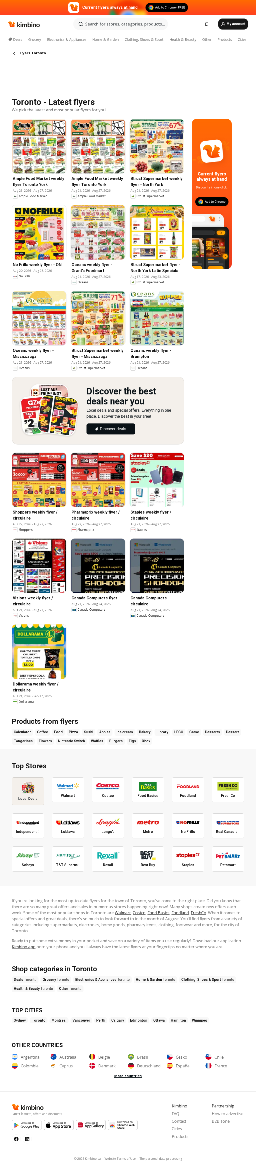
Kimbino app (24, 947)
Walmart (123, 912)
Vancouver (81, 1020)
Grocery (34, 39)
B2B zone (221, 1121)
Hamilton (178, 1020)
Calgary (117, 1020)
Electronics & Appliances (66, 39)
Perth (100, 1020)
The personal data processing (161, 1158)
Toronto (39, 1020)
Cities (242, 39)
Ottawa (159, 1020)
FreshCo (198, 912)
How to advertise (228, 1113)
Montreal (59, 1020)
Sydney (20, 1020)
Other (207, 39)
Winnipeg (199, 1020)
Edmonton (138, 1020)
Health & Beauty (183, 39)
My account (236, 24)
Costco (139, 912)
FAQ (175, 1113)
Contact (179, 1121)
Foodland (180, 912)
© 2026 (87, 1158)
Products (225, 39)
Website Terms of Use (120, 1158)
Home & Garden (105, 39)
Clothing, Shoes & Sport (144, 39)
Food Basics (159, 912)
